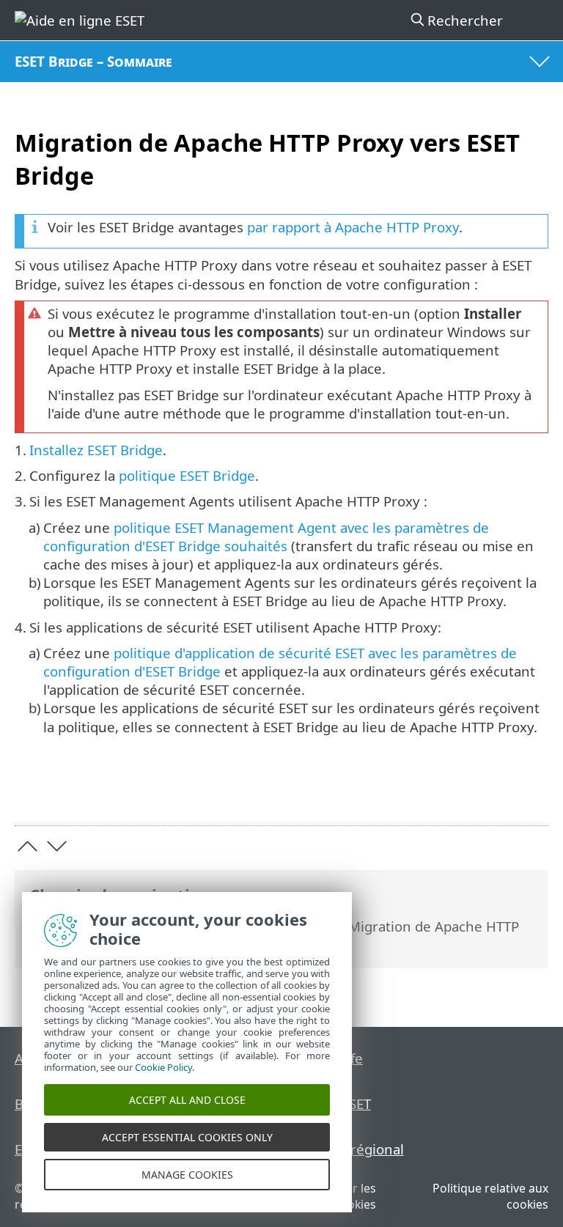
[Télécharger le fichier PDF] (492, 792)
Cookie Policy (163, 1067)
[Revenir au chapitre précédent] (27, 846)
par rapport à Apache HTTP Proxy (353, 227)
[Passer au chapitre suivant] (57, 846)
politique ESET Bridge (187, 475)
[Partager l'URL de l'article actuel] (455, 792)
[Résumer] (530, 792)
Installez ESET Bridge (96, 450)
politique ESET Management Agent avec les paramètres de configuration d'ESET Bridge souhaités (266, 536)
